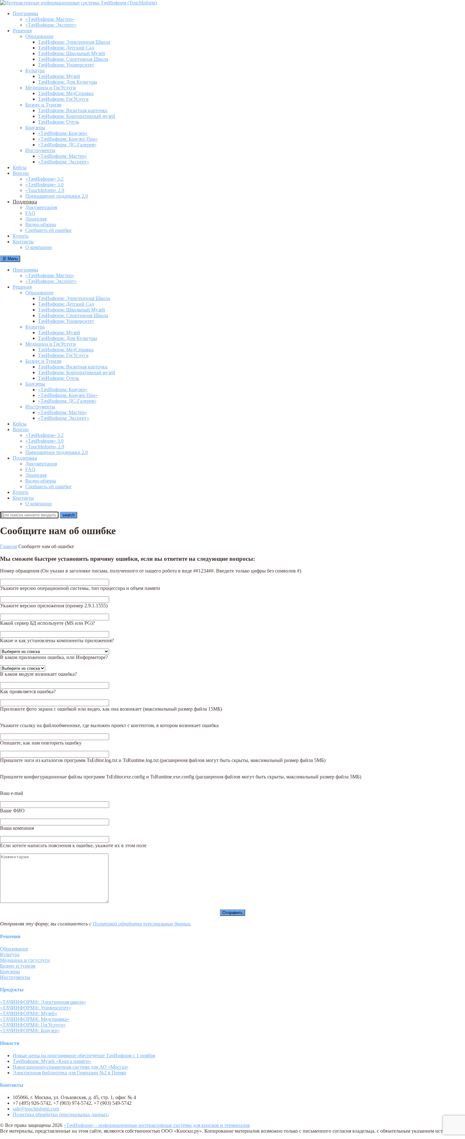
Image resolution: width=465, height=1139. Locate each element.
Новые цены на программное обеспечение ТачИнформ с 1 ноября (84, 1055)
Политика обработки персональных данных (60, 1114)
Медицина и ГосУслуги (50, 344)
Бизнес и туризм (17, 966)
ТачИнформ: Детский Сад (66, 304)
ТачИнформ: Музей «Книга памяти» (52, 1061)
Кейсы (20, 423)
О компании (38, 503)
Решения (22, 287)
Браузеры (35, 384)
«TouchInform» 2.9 (44, 446)
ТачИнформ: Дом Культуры (67, 338)
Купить (20, 492)
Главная (8, 546)
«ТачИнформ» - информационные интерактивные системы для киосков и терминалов (157, 1125)
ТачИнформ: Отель (58, 378)
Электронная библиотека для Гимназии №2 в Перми (69, 1072)
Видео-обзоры (40, 480)
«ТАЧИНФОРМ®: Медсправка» (35, 1019)
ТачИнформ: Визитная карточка (72, 366)
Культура (35, 327)
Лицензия (35, 475)
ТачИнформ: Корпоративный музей (76, 372)
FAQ (30, 469)
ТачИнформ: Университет (66, 321)
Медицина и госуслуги (25, 960)
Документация (41, 463)
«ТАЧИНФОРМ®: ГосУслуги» (33, 1024)
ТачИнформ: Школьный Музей (71, 309)
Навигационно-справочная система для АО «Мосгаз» (70, 1067)
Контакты (23, 498)
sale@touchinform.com (36, 1108)
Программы (25, 269)
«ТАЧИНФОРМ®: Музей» (28, 1013)
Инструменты (40, 406)
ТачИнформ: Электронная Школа (74, 298)
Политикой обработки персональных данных (141, 923)
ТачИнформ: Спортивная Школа (73, 315)
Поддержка (25, 458)
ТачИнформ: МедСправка (66, 349)
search (68, 515)
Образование (39, 292)
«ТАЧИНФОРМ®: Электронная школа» (43, 1002)
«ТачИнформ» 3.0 (44, 441)
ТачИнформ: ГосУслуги (63, 355)
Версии (21, 429)
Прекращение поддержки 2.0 (56, 452)
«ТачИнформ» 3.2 (44, 435)
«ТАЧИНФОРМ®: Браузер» (30, 1030)
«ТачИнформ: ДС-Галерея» (67, 401)
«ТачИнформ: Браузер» (63, 389)
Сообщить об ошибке (48, 486)
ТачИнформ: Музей (59, 332)
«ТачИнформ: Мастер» (49, 275)
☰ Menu (10, 258)
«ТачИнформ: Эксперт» (51, 281)
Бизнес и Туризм (43, 361)
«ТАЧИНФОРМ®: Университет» (35, 1007)
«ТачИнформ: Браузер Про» (68, 395)
